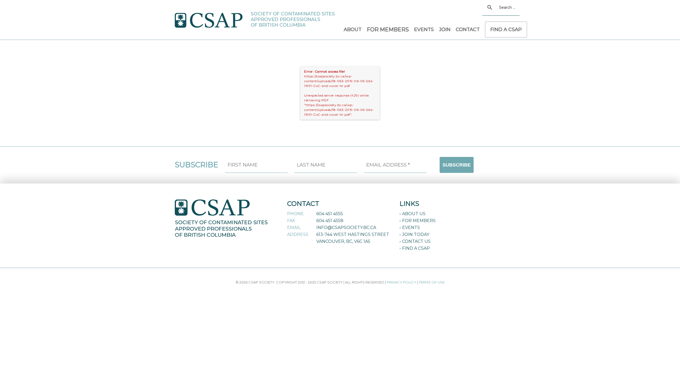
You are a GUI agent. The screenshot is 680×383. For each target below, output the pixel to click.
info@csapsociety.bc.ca (346, 227)
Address (297, 234)
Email (294, 227)
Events (411, 227)
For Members (419, 220)
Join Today (415, 234)
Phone (295, 213)
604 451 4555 (329, 213)
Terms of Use (432, 282)
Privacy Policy (401, 282)
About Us (414, 213)
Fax (291, 220)
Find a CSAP (416, 248)
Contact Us (416, 241)
